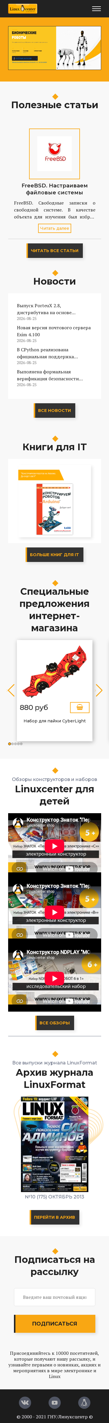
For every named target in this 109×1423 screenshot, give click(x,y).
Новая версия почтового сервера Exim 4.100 (54, 331)
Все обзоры (55, 1023)
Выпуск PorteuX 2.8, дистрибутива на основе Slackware (44, 309)
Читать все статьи (54, 250)
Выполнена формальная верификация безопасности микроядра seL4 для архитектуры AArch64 (48, 375)
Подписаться (54, 1324)
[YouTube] (55, 1403)
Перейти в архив (54, 1217)
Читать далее (54, 228)
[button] (9, 743)
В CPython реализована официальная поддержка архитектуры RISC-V (45, 353)
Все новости (54, 410)
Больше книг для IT (54, 554)
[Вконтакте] (25, 1403)
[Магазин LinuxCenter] (84, 1403)
